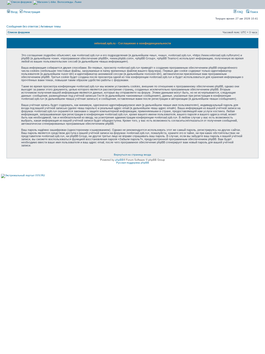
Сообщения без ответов (22, 26)
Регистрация (31, 11)
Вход (13, 11)
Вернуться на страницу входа (132, 154)
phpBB (119, 159)
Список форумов (19, 32)
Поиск (253, 11)
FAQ (240, 11)
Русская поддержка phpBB (132, 162)
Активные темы (50, 26)
